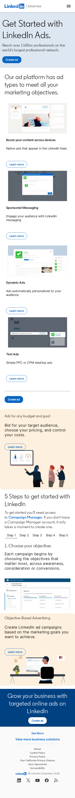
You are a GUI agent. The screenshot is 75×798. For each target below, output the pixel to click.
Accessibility (37, 768)
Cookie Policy (37, 752)
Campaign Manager (25, 517)
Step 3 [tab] (37, 535)
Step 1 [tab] (11, 535)
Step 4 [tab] (50, 535)
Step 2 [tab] (24, 535)
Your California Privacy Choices (37, 760)
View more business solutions (37, 739)
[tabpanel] (38, 576)
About (37, 748)
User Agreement (37, 764)
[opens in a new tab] (19, 781)
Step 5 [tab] (63, 535)
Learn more (16, 164)
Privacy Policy (37, 756)
